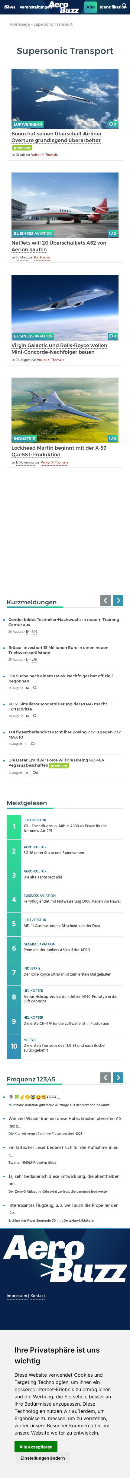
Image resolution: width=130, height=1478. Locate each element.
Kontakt (38, 1296)
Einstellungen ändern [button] (43, 1458)
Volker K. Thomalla (44, 155)
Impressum (17, 1296)
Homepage (20, 24)
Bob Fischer (42, 257)
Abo (90, 7)
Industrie (24, 438)
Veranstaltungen (36, 7)
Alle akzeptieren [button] (36, 1446)
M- (28, 688)
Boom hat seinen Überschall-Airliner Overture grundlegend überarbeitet (56, 137)
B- (27, 632)
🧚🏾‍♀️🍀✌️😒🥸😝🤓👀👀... (34, 1097)
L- (27, 660)
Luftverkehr (28, 124)
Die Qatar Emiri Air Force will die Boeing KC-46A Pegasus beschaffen (56, 762)
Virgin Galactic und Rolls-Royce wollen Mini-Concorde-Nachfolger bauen (59, 348)
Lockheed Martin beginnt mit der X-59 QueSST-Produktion (58, 451)
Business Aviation (33, 233)
